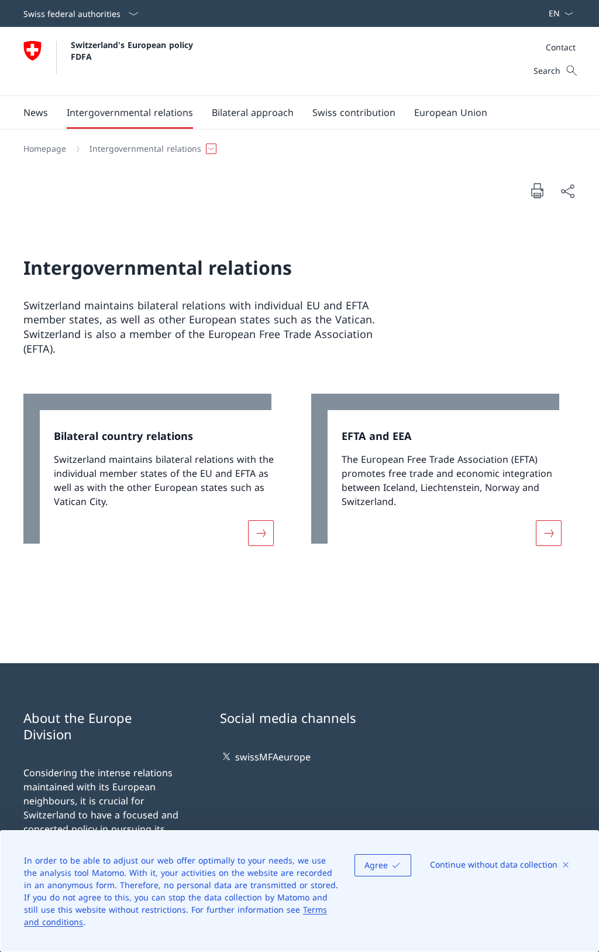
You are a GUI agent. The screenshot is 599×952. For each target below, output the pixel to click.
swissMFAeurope (273, 756)
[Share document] (567, 191)
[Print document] (537, 190)
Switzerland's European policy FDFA (133, 50)
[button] (35, 112)
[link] (155, 477)
